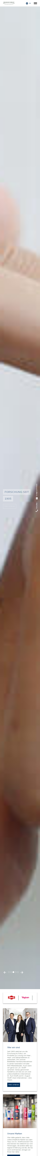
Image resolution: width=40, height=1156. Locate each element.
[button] (5, 972)
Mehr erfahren (9, 502)
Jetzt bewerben (18, 584)
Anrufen (37, 506)
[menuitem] (30, 3)
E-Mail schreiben (37, 490)
